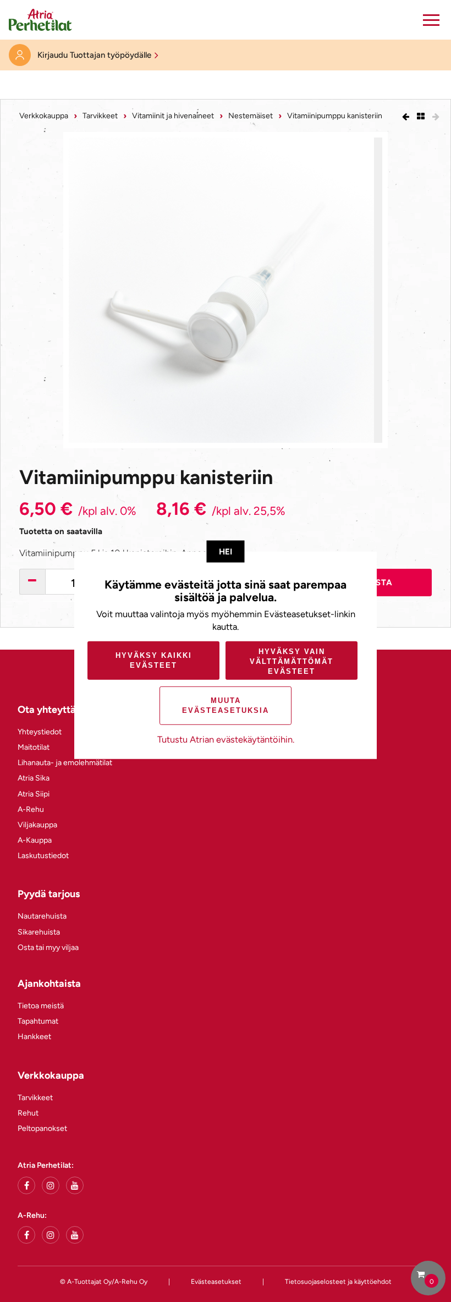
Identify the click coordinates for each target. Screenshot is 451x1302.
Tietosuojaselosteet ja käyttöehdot (338, 1281)
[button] (431, 20)
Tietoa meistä (41, 1005)
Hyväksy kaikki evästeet (154, 660)
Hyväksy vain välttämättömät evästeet (291, 661)
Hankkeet (34, 1036)
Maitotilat (34, 747)
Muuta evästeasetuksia (225, 705)
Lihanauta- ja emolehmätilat (65, 762)
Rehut (28, 1113)
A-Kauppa (35, 840)
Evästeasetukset (216, 1281)
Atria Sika (34, 778)
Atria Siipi (34, 794)
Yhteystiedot (40, 732)
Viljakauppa (37, 824)
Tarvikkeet (100, 115)
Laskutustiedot (43, 855)
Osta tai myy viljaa (48, 947)
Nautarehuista (42, 916)
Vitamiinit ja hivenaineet (173, 115)
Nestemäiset (250, 115)
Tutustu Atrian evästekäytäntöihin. (225, 739)
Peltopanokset (42, 1128)
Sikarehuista (39, 932)
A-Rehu (31, 809)
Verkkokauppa (43, 115)
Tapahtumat (38, 1021)
